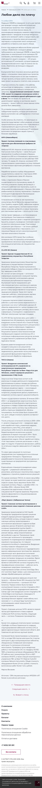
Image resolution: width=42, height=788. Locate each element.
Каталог (5, 717)
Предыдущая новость (22, 685)
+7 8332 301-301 (7, 745)
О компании (6, 706)
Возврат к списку (22, 695)
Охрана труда (7, 725)
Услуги (4, 710)
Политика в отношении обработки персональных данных (16, 733)
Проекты (5, 714)
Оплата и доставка (9, 738)
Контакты (5, 721)
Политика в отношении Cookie (14, 729)
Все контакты (11, 752)
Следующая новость (19, 689)
